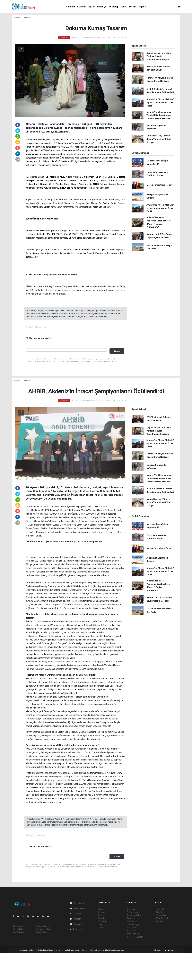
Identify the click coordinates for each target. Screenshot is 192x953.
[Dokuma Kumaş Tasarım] (70, 80)
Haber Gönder (42, 932)
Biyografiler (161, 915)
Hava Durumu (133, 909)
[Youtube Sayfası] (29, 916)
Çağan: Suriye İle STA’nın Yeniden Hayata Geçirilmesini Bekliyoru (158, 56)
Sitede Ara (160, 909)
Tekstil (91, 253)
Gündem (70, 6)
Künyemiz (78, 924)
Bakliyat (106, 780)
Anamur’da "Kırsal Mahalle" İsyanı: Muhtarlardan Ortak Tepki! (160, 102)
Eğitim (91, 6)
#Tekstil (29, 327)
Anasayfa (18, 17)
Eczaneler (131, 918)
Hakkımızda (18, 926)
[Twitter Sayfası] (19, 916)
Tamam (169, 950)
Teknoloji (113, 6)
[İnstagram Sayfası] (24, 916)
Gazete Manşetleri (135, 937)
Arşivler (77, 919)
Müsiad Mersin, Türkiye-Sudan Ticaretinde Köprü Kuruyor (158, 139)
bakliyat (110, 639)
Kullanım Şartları (43, 926)
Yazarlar (77, 914)
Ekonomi (81, 6)
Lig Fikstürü (132, 921)
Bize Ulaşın (78, 929)
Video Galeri (79, 908)
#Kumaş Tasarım (42, 327)
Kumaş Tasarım (72, 143)
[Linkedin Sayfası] (34, 916)
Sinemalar (131, 927)
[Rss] (39, 916)
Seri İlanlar (131, 931)
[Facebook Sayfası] (14, 916)
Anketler (159, 912)
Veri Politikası (19, 932)
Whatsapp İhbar (43, 929)
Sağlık (123, 6)
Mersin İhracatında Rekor (159, 185)
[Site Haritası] (44, 916)
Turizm (132, 6)
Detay (158, 950)
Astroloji (159, 921)
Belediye (101, 6)
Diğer (141, 6)
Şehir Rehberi (133, 934)
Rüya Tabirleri (162, 918)
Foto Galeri (78, 903)
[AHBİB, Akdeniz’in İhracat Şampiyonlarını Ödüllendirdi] (70, 443)
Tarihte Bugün (133, 924)
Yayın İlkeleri (18, 929)
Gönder (117, 351)
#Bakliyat (30, 835)
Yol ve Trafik (132, 912)
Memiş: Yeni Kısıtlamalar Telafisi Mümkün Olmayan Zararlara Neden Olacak (159, 115)
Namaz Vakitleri (134, 915)
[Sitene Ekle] (49, 916)
